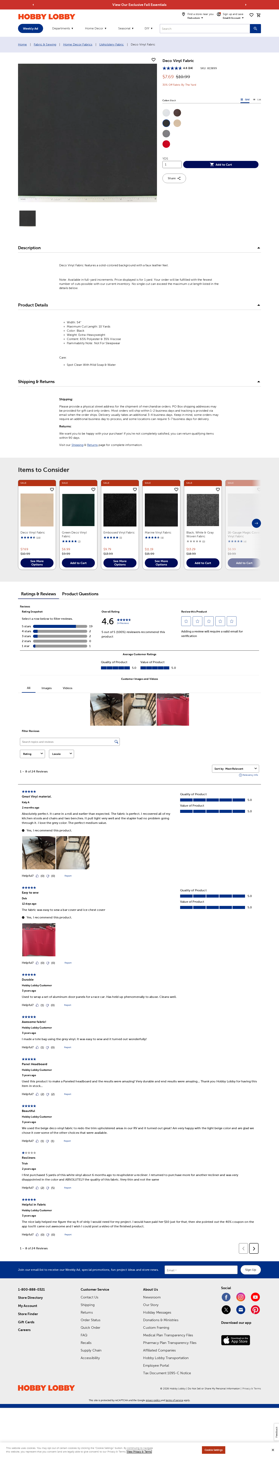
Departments (61, 28)
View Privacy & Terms (139, 1451)
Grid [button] (245, 100)
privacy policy (153, 1400)
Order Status (91, 1320)
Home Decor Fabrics (77, 44)
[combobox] (205, 28)
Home (22, 44)
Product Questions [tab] (80, 594)
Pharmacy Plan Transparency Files (169, 1343)
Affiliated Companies (159, 1350)
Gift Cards (26, 1322)
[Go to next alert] (246, 5)
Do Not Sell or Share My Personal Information (214, 1388)
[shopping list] (251, 15)
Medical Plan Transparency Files (168, 1335)
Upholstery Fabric (111, 44)
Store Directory (30, 1298)
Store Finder (28, 1314)
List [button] (257, 100)
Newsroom (151, 1297)
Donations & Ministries (160, 1320)
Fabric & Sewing (45, 44)
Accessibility (90, 1358)
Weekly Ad (30, 28)
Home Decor (94, 28)
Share (172, 178)
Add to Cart (224, 164)
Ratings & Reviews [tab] (38, 594)
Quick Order (90, 1328)
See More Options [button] (37, 562)
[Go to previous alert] (33, 5)
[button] (166, 113)
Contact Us (90, 1297)
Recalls (86, 1343)
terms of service (174, 1400)
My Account (27, 1306)
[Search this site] (255, 28)
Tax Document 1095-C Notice (167, 1373)
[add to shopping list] (153, 59)
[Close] (273, 1450)
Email (171, 1270)
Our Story (150, 1305)
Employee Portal (156, 1365)
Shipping (78, 445)
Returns (92, 445)
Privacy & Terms (251, 1388)
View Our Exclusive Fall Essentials (139, 5)
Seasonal (124, 28)
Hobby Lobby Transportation (166, 1358)
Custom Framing (156, 1328)
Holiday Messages (157, 1312)
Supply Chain (91, 1350)
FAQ (84, 1335)
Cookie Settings (214, 1450)
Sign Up (250, 1269)
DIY (147, 28)
